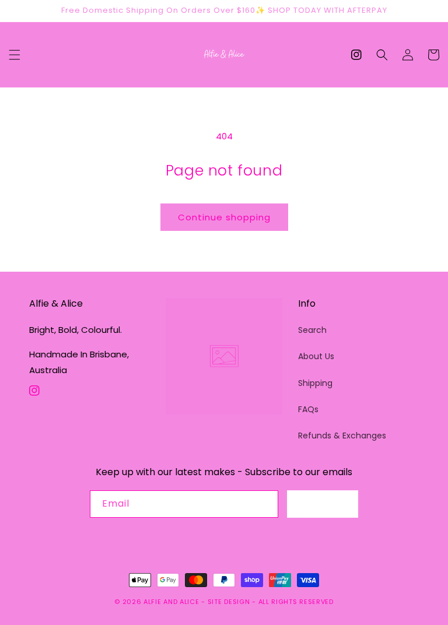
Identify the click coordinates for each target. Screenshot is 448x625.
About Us (316, 356)
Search (312, 330)
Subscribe (322, 503)
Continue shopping (224, 217)
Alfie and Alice (172, 601)
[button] (14, 55)
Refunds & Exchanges (342, 435)
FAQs (308, 409)
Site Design (229, 601)
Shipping (315, 383)
